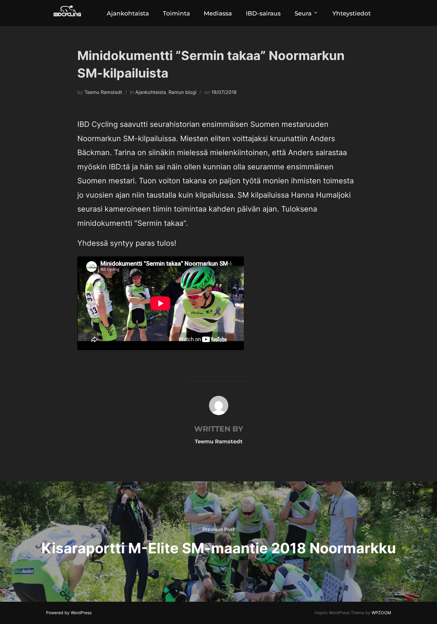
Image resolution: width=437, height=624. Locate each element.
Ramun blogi (183, 92)
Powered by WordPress (69, 612)
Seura (303, 13)
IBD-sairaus (263, 13)
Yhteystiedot (351, 13)
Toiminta (176, 13)
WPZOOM (381, 612)
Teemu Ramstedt (103, 92)
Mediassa (218, 13)
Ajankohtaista (128, 13)
